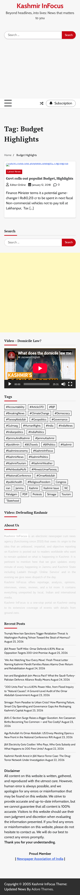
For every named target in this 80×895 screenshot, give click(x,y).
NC (66, 488)
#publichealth (14, 482)
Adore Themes (42, 889)
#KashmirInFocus (43, 450)
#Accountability (15, 406)
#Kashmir (66, 444)
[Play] (10, 384)
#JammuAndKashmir (18, 438)
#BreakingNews (15, 413)
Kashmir (33, 488)
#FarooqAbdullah (16, 419)
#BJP (52, 406)
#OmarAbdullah (45, 475)
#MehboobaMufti (16, 469)
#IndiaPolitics (36, 432)
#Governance (60, 419)
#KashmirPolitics (38, 456)
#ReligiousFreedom (39, 482)
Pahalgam (11, 494)
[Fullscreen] (70, 384)
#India (49, 425)
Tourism (66, 494)
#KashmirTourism (16, 463)
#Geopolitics (38, 419)
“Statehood (12, 500)
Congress (61, 482)
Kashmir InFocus (40, 6)
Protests (37, 494)
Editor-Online (18, 184)
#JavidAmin (12, 444)
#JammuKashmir (44, 438)
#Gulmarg (12, 425)
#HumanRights (32, 425)
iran (8, 488)
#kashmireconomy (17, 450)
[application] (40, 368)
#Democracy (62, 413)
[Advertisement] (40, 69)
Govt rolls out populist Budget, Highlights (39, 178)
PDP (24, 494)
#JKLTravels (31, 444)
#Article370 (37, 406)
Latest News (14, 171)
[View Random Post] (41, 103)
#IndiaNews (66, 425)
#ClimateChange (39, 413)
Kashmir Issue (51, 488)
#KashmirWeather (41, 463)
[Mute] (63, 384)
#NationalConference (18, 475)
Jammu (20, 488)
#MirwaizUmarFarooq (44, 469)
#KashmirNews (14, 456)
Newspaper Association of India (40, 859)
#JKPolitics (49, 444)
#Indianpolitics (14, 432)
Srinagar (51, 494)
